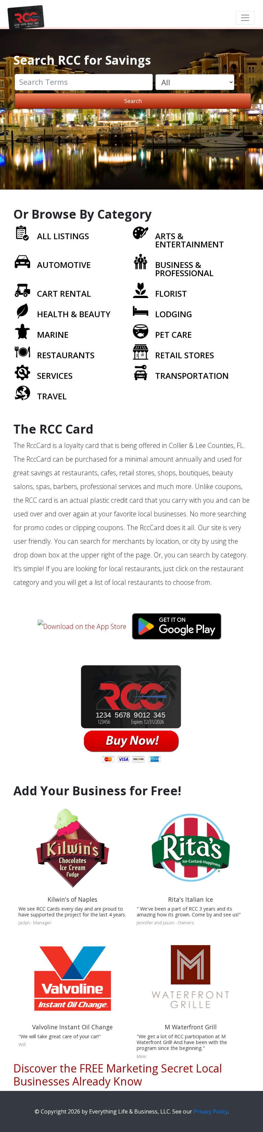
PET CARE (173, 334)
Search (133, 101)
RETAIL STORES (184, 355)
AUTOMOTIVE (64, 264)
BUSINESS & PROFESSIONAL (184, 269)
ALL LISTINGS (63, 236)
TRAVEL (52, 396)
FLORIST (171, 293)
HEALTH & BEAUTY (74, 314)
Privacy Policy (210, 1111)
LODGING (173, 314)
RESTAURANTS (66, 355)
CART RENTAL (64, 293)
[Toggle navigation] (245, 18)
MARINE (52, 334)
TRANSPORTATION (192, 375)
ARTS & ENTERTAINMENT (189, 240)
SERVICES (55, 375)
